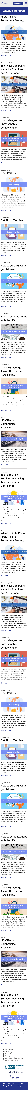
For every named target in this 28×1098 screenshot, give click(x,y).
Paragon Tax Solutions (10, 1086)
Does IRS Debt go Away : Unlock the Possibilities (11, 371)
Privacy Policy (7, 1084)
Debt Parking (8, 172)
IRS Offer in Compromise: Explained (8, 424)
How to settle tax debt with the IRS (14, 318)
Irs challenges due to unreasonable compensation (13, 124)
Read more (5, 55)
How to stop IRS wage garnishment (14, 267)
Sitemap (14, 1084)
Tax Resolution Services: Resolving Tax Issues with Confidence (12, 480)
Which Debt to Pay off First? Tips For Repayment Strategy (14, 17)
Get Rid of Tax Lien (12, 220)
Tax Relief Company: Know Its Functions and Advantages (13, 69)
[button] (26, 3)
